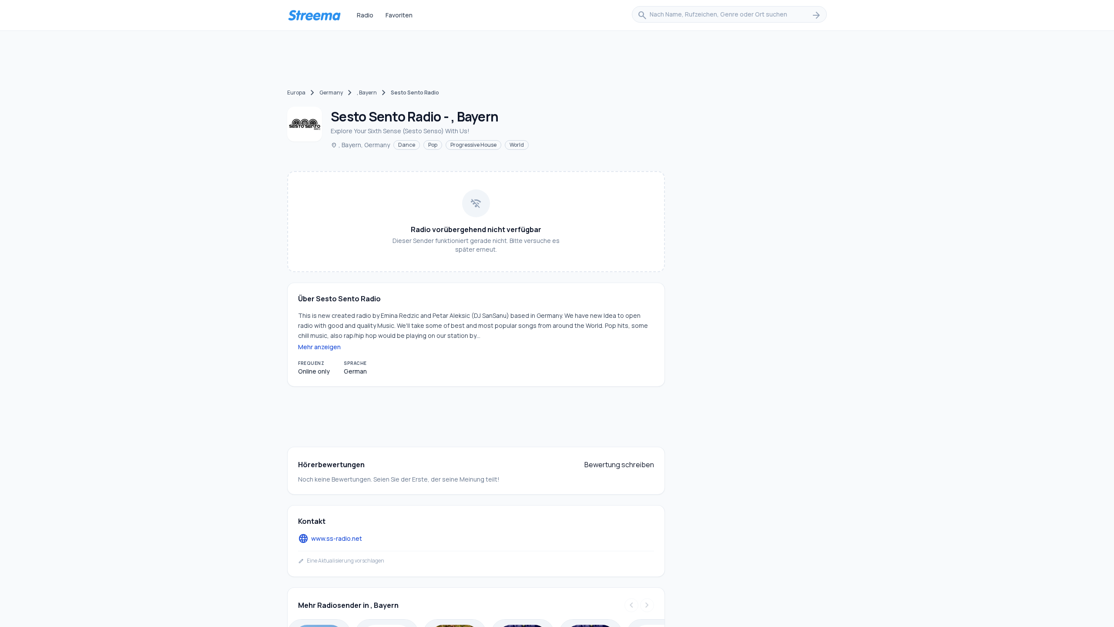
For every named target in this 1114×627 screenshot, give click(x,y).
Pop (432, 144)
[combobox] (729, 15)
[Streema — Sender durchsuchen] (314, 15)
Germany (331, 92)
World (517, 144)
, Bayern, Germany (360, 145)
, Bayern (367, 92)
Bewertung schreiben (619, 464)
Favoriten (399, 15)
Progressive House (473, 144)
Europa (296, 92)
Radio (365, 15)
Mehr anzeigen (319, 347)
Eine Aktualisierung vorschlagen (341, 560)
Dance (406, 144)
